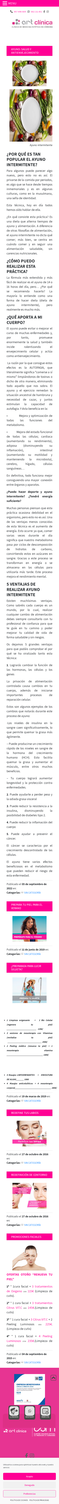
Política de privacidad (39, 1500)
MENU (12, 3)
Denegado (29, 1485)
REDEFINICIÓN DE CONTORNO (29, 1175)
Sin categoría (32, 892)
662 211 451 (36, 11)
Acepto (29, 1476)
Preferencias (29, 1493)
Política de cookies (19, 1500)
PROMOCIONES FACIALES (26, 1237)
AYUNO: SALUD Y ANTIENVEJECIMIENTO (25, 50)
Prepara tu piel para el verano (26, 906)
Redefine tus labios (25, 1113)
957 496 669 (20, 11)
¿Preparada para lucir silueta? (26, 967)
